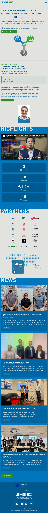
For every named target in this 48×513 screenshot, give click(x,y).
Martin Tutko (26, 510)
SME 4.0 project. (38, 23)
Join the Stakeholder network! (9, 31)
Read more (6, 326)
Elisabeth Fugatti (17, 510)
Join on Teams (8, 100)
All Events (7, 473)
